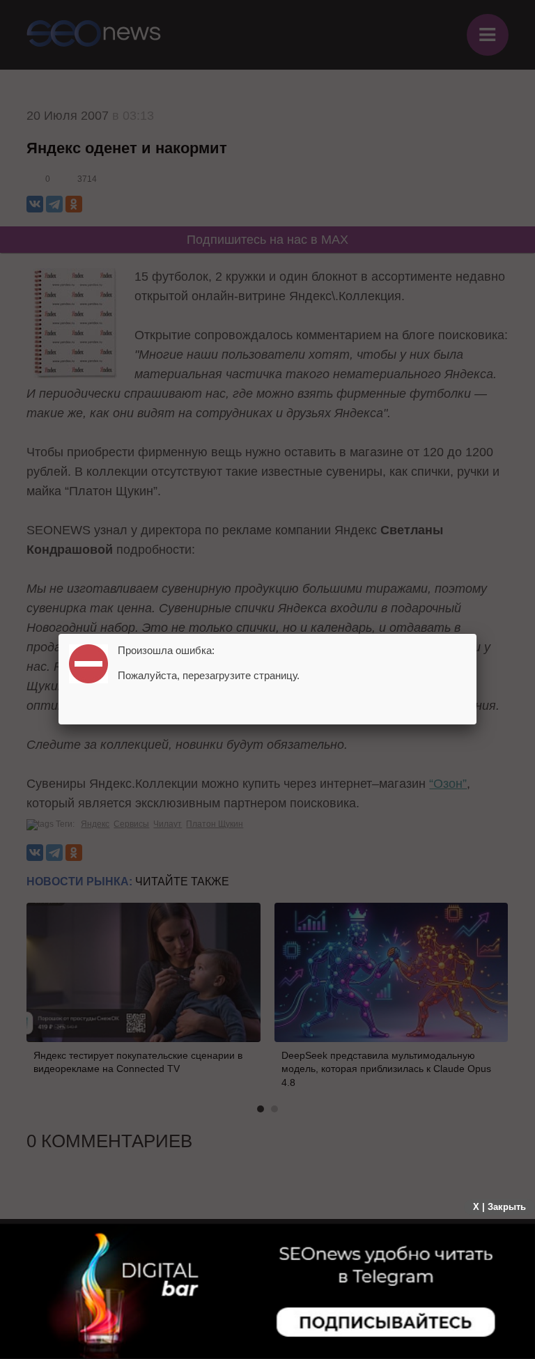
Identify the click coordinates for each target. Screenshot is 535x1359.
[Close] (476, 633)
